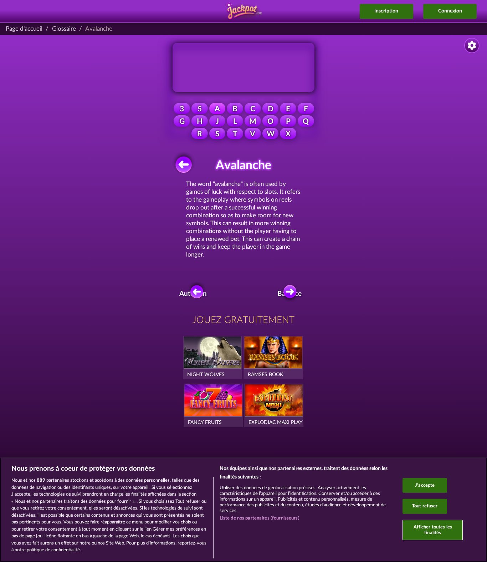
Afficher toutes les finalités (433, 530)
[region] (243, 509)
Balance (291, 293)
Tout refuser (425, 506)
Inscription (386, 11)
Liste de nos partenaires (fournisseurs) (259, 518)
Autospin (194, 293)
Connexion (450, 11)
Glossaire (64, 29)
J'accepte (425, 485)
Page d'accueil (24, 29)
